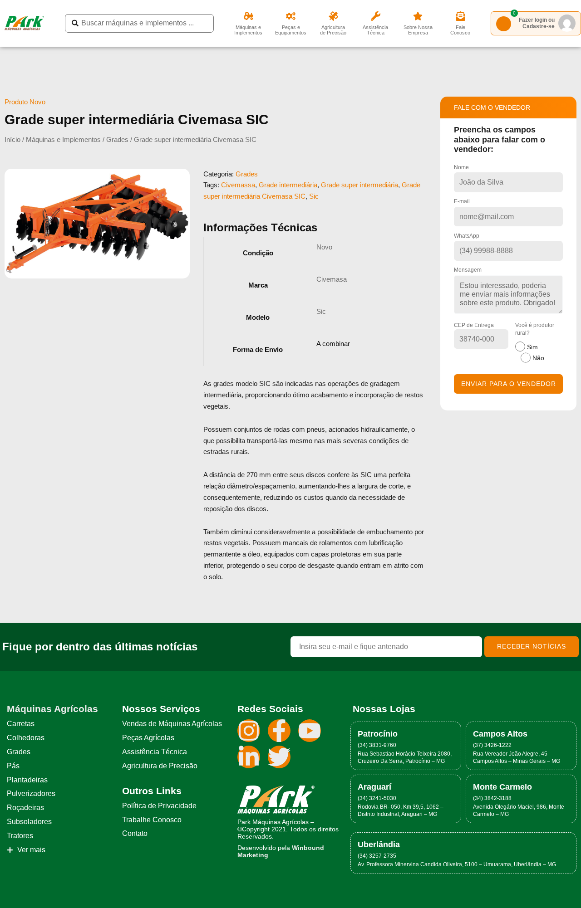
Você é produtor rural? (534, 341)
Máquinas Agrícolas (52, 708)
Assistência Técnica (375, 29)
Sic (314, 196)
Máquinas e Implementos (248, 29)
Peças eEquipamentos (290, 29)
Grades (117, 139)
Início (12, 139)
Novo (324, 247)
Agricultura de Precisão (333, 29)
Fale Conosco (460, 29)
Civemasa (331, 279)
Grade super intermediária (359, 185)
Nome (461, 167)
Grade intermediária (288, 185)
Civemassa (238, 185)
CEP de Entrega (474, 325)
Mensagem (468, 270)
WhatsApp (466, 236)
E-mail (462, 201)
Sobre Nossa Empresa (418, 29)
